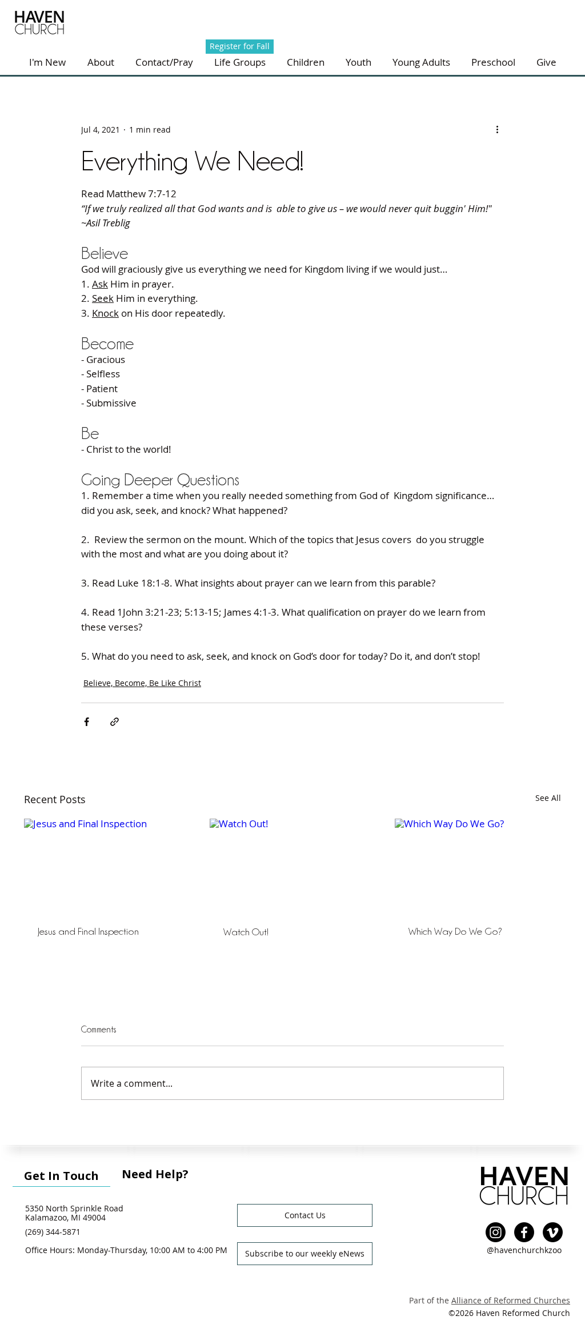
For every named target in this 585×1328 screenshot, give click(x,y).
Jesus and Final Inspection (88, 931)
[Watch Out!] (293, 865)
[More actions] (497, 129)
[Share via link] (114, 721)
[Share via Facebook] (86, 721)
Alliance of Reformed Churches (510, 1300)
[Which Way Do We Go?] (478, 865)
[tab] (61, 1174)
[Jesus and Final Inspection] (107, 865)
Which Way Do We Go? (455, 931)
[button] (164, 62)
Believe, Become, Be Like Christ (142, 682)
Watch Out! (246, 932)
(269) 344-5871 (53, 1231)
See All (548, 797)
